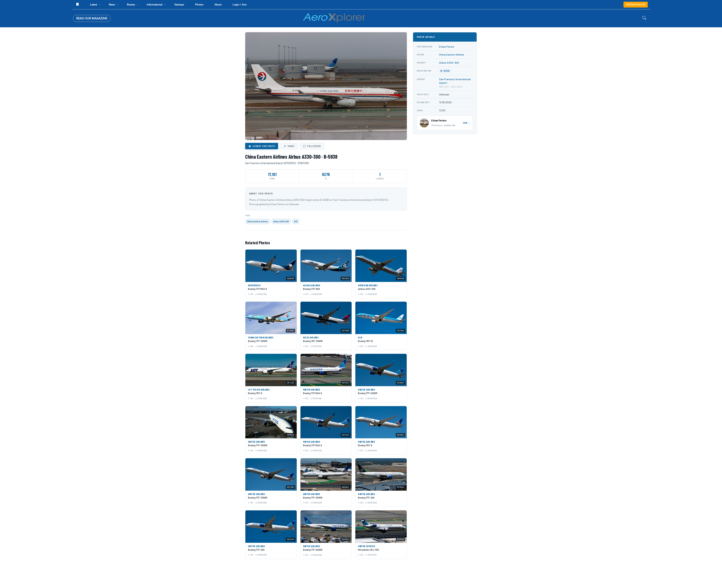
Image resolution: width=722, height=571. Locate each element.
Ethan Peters (446, 46)
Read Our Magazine (91, 18)
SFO (295, 221)
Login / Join (240, 4)
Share (289, 146)
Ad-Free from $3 (635, 4)
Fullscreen (312, 146)
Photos (199, 4)
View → (466, 123)
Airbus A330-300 (281, 221)
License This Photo (262, 146)
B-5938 (445, 70)
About (218, 4)
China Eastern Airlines (257, 221)
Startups (179, 4)
